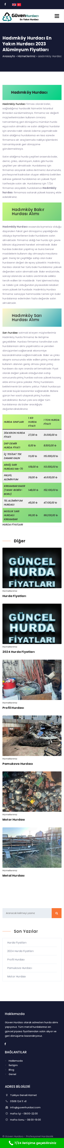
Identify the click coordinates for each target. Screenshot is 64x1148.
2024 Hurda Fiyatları (18, 652)
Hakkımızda (16, 1060)
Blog (11, 1069)
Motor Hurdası (13, 819)
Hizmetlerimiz (9, 591)
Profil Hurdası (13, 708)
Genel (12, 1074)
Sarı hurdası (10, 332)
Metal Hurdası (13, 875)
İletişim (13, 1065)
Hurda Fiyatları (14, 596)
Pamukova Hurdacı (17, 764)
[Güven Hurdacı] (20, 20)
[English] (14, 4)
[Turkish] (19, 4)
